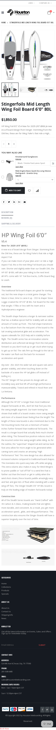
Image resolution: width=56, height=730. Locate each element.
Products (5, 590)
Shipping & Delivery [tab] (11, 223)
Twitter (9, 202)
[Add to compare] (37, 190)
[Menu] (2, 12)
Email (24, 202)
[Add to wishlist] (29, 190)
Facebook (3, 202)
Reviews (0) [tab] (6, 217)
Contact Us (6, 611)
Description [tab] (7, 212)
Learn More (19, 167)
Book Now (4, 728)
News (3, 618)
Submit (42, 645)
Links (30, 3)
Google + (19, 202)
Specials (5, 594)
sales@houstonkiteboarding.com (15, 679)
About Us (5, 608)
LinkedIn (14, 202)
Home (3, 22)
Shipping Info (7, 615)
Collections (6, 587)
